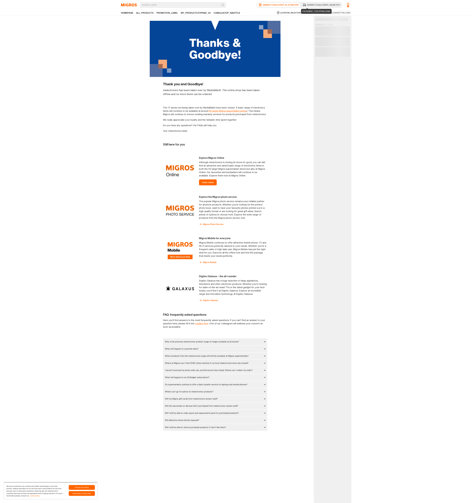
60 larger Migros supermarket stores (228, 110)
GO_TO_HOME (129, 5)
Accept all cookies (82, 487)
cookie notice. (35, 496)
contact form (201, 323)
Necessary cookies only (82, 493)
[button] (215, 341)
